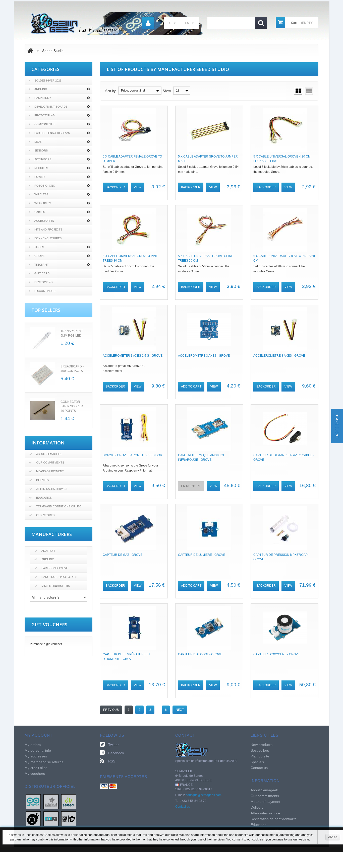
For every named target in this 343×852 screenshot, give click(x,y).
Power (39, 176)
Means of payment (50, 471)
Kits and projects (48, 229)
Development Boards (50, 106)
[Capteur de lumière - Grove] (209, 528)
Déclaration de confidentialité (274, 819)
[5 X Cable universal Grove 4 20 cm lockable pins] (284, 130)
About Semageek (49, 453)
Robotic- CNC (44, 185)
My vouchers (35, 773)
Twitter (113, 745)
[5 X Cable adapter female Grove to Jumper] (134, 130)
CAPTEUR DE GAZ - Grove (122, 555)
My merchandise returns (44, 762)
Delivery (42, 480)
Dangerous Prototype (59, 576)
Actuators (42, 159)
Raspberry (42, 97)
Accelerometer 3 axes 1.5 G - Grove (132, 355)
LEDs (37, 141)
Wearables (42, 203)
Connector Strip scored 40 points (72, 406)
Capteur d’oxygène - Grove (276, 654)
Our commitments (50, 462)
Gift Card (41, 273)
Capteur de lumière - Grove (201, 555)
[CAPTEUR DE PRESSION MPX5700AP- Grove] (284, 528)
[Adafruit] (51, 801)
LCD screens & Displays (52, 132)
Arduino (40, 89)
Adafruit (48, 550)
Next (180, 710)
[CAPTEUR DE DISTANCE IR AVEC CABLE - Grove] (284, 429)
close (332, 837)
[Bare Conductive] (33, 818)
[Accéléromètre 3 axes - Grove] (209, 329)
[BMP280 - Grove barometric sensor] (134, 429)
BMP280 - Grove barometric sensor (132, 455)
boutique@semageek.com (203, 795)
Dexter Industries (55, 585)
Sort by (110, 91)
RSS (111, 761)
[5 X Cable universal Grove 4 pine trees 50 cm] (209, 229)
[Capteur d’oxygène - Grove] (284, 628)
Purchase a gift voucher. (46, 644)
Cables (39, 211)
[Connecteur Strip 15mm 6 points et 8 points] (42, 410)
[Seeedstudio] (68, 801)
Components (44, 124)
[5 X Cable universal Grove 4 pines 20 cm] (284, 229)
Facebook (116, 753)
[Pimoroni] (68, 818)
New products (261, 745)
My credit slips (36, 768)
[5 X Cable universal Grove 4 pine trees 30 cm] (134, 229)
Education (44, 497)
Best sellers (260, 750)
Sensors (41, 150)
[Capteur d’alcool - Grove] (209, 628)
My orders (33, 745)
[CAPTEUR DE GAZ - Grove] (134, 528)
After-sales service (51, 488)
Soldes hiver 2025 (47, 80)
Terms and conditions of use (58, 506)
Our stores (45, 515)
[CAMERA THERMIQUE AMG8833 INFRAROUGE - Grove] (209, 429)
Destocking (43, 282)
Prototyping (44, 115)
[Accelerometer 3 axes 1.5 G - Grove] (134, 329)
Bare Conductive (54, 568)
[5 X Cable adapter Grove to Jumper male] (209, 130)
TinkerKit (41, 264)
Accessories (44, 220)
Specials (257, 762)
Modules (41, 168)
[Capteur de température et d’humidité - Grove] (134, 628)
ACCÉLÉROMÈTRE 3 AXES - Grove (279, 355)
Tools (39, 247)
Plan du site (260, 756)
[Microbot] (51, 818)
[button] (337, 426)
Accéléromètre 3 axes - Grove (204, 355)
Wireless (41, 194)
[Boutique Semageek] (119, 23)
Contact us (182, 806)
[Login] (148, 23)
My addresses (36, 756)
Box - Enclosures (48, 238)
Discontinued (44, 290)
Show (167, 91)
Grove (39, 255)
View (137, 187)
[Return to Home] (30, 51)
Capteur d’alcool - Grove (200, 654)
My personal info (38, 750)
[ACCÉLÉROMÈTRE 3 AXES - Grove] (284, 329)
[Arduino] (33, 801)
